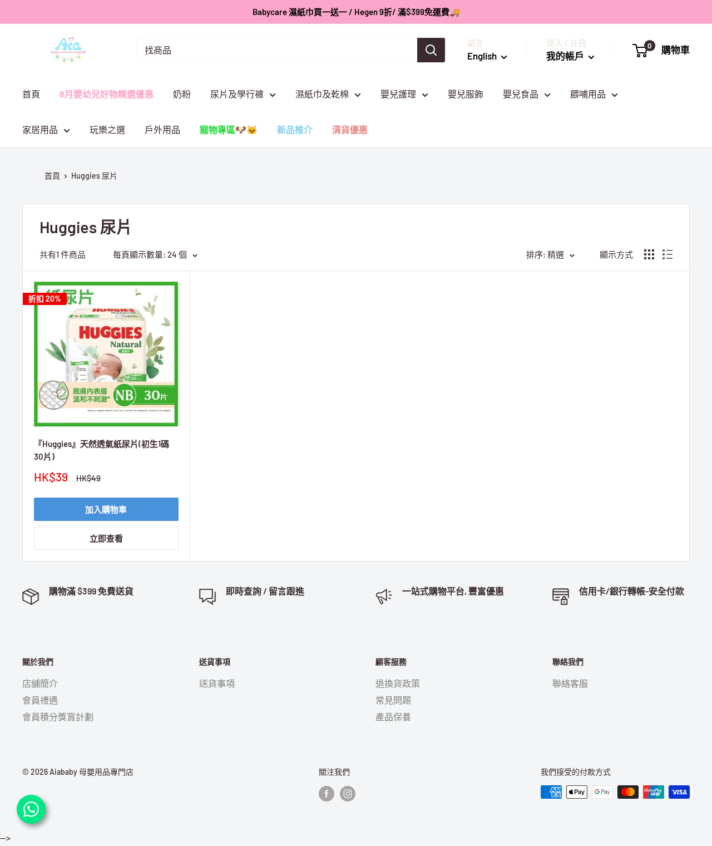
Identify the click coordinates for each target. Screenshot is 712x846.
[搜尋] (431, 50)
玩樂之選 (107, 129)
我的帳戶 (566, 55)
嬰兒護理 (398, 93)
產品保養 (393, 716)
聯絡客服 (570, 683)
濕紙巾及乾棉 (322, 93)
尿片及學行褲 (237, 93)
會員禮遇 (40, 700)
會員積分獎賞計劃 (57, 716)
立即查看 (106, 538)
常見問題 (393, 700)
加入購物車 (106, 509)
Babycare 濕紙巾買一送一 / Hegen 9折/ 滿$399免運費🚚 (356, 12)
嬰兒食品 (520, 93)
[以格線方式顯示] (649, 254)
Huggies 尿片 (94, 175)
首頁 (31, 93)
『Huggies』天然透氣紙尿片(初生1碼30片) (101, 450)
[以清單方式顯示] (667, 254)
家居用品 (40, 129)
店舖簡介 (40, 683)
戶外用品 (162, 129)
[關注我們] (326, 793)
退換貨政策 (397, 683)
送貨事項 (217, 683)
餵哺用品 (588, 93)
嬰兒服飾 (465, 93)
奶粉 (182, 93)
